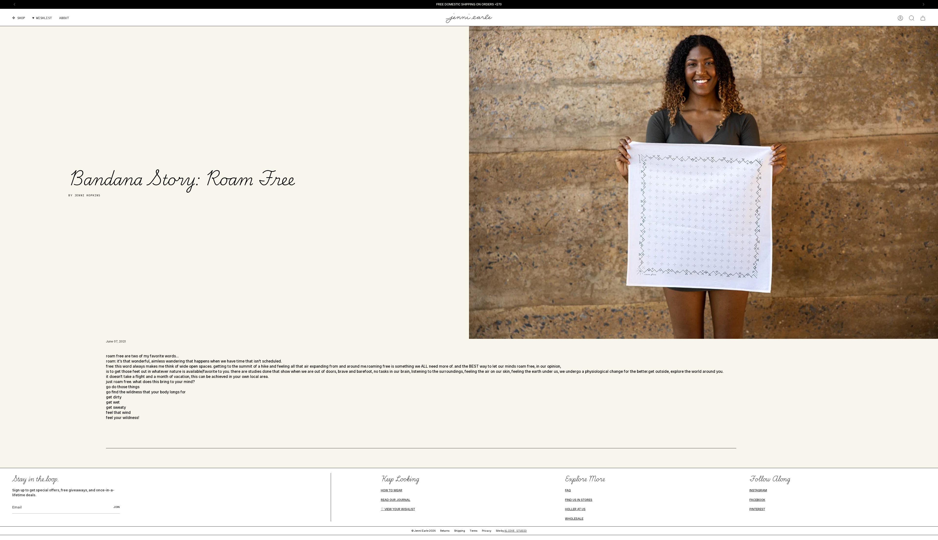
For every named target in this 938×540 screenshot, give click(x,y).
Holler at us (575, 509)
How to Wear (391, 490)
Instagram (758, 490)
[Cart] (922, 18)
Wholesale (574, 519)
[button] (19, 18)
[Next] (923, 4)
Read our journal (395, 500)
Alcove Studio (515, 530)
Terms (473, 530)
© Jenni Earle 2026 (423, 530)
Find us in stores (578, 500)
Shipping (459, 530)
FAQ (568, 490)
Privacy (486, 530)
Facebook (757, 500)
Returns (444, 530)
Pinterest (757, 509)
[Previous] (14, 4)
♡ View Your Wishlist (398, 509)
